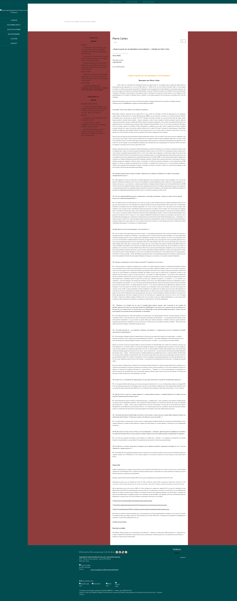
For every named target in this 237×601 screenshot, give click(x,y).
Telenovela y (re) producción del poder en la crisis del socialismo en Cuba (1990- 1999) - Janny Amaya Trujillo (94, 58)
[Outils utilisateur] (183, 40)
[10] (181, 386)
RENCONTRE (85, 83)
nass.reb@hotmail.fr (118, 67)
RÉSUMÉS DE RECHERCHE (89, 104)
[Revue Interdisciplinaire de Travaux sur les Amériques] (14, 11)
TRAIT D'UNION (86, 71)
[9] (113, 513)
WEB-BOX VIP (127, 590)
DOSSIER (84, 45)
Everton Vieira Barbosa (128, 592)
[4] (115, 165)
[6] (150, 215)
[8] (113, 509)
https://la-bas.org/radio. (121, 522)
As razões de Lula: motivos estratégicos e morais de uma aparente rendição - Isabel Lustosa (93, 124)
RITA (80, 552)
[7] (113, 505)
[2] (116, 130)
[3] (125, 132)
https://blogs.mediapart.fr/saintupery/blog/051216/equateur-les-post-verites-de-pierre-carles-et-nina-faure (140, 505)
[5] (113, 500)
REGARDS (84, 115)
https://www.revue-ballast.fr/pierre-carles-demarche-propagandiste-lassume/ (133, 500)
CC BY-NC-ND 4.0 (109, 552)
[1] (149, 116)
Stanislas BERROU (107, 590)
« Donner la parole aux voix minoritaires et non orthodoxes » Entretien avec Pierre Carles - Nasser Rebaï (94, 88)
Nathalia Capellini (97, 592)
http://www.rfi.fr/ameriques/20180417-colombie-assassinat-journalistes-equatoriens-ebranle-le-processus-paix (141, 509)
